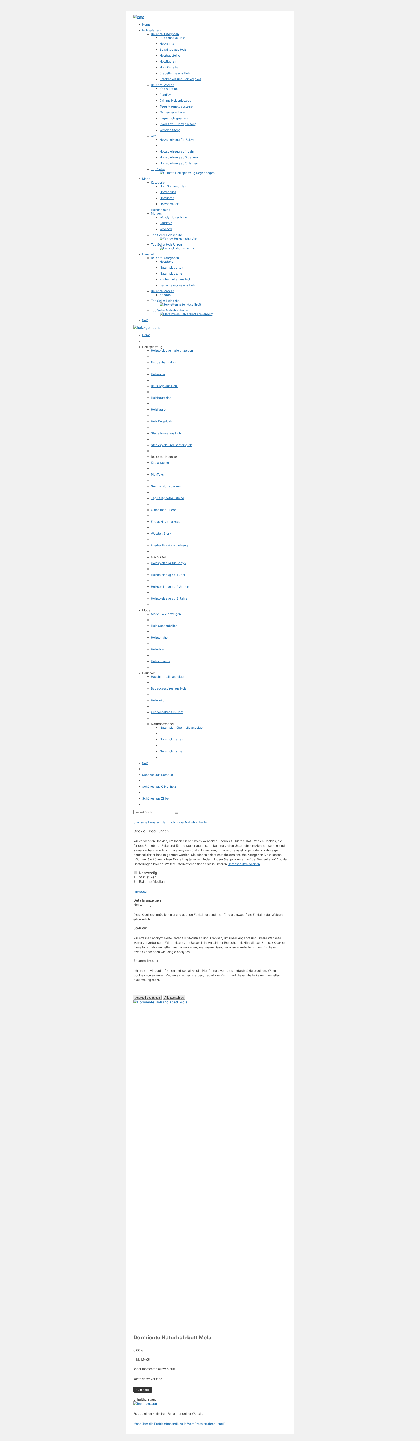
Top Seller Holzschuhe (167, 235)
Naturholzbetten (171, 267)
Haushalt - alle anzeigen (168, 676)
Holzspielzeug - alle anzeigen (172, 350)
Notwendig (148, 873)
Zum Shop (143, 1389)
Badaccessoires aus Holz (177, 285)
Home (146, 24)
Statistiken (147, 877)
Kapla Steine (169, 88)
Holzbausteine (170, 55)
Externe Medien (152, 881)
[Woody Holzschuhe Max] (179, 238)
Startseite (140, 822)
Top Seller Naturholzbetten (170, 310)
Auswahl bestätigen (147, 997)
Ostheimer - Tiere (172, 112)
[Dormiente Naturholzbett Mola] (145, 1403)
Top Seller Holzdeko (165, 300)
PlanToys (166, 94)
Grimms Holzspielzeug (175, 100)
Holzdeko (166, 261)
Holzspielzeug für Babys (177, 139)
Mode (146, 179)
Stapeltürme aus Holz (175, 73)
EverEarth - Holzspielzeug (178, 124)
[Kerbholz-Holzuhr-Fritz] (177, 248)
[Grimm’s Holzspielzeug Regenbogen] (187, 173)
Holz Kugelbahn (171, 67)
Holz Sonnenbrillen (173, 186)
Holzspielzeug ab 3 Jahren (179, 163)
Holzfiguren (168, 61)
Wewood (166, 229)
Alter (154, 136)
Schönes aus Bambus (157, 775)
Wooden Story (170, 130)
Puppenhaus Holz (172, 38)
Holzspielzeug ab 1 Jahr (177, 151)
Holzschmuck (169, 204)
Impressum (141, 891)
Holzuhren (167, 198)
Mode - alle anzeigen (166, 614)
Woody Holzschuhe (173, 217)
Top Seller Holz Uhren (166, 244)
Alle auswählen (174, 997)
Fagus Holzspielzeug (174, 118)
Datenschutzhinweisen (244, 864)
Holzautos (167, 43)
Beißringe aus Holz (173, 49)
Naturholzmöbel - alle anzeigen (182, 727)
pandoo (165, 295)
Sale (145, 320)
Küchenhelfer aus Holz (176, 279)
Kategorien (158, 182)
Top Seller (158, 169)
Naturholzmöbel (172, 822)
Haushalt (148, 254)
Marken (156, 213)
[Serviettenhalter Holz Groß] (180, 304)
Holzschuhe (168, 192)
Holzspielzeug (152, 30)
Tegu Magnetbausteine (176, 106)
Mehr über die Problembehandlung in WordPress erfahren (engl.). (179, 1423)
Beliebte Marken (162, 85)
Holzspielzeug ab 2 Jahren (179, 157)
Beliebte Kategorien (165, 34)
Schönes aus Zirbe (155, 798)
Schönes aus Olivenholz (159, 786)
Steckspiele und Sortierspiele (180, 79)
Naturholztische (171, 273)
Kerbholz (166, 223)
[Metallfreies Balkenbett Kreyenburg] (187, 314)
